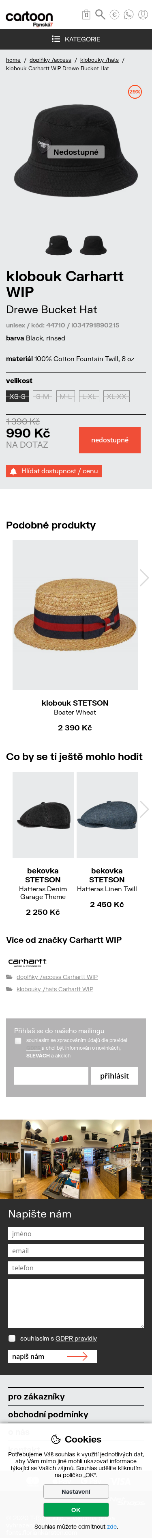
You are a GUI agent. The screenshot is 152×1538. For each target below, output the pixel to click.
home (13, 59)
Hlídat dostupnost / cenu (57, 470)
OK (76, 1509)
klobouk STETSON (75, 707)
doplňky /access (50, 59)
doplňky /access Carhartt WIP (57, 976)
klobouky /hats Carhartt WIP (55, 989)
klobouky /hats (99, 59)
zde (112, 1526)
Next (144, 578)
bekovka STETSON (43, 883)
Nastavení (76, 1491)
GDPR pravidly (76, 1338)
